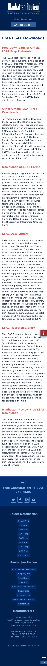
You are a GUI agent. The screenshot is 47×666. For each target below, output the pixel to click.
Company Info (23, 574)
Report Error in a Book (23, 599)
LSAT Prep (24, 534)
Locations (23, 582)
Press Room (23, 578)
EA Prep (24, 525)
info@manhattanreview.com (23, 631)
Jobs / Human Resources (24, 569)
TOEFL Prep (23, 555)
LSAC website (9, 61)
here (25, 425)
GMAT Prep (23, 521)
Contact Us (23, 604)
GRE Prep (23, 529)
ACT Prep (23, 542)
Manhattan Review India (23, 587)
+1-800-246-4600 (28, 637)
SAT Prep (23, 538)
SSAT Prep (24, 547)
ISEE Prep (23, 551)
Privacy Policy (23, 595)
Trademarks (23, 591)
